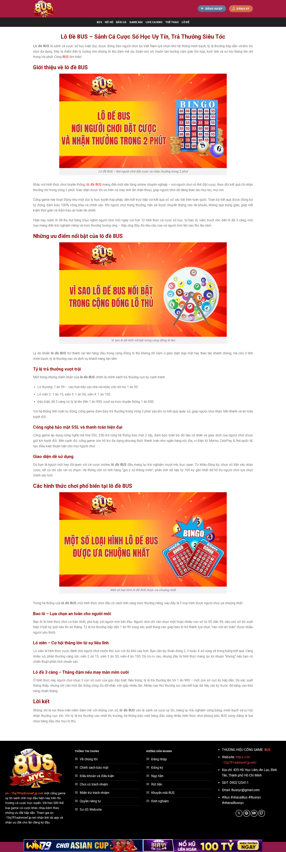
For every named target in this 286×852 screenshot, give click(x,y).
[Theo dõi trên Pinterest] (246, 813)
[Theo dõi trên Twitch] (261, 813)
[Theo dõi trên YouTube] (254, 813)
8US (99, 22)
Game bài (136, 22)
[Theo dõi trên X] (239, 813)
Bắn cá (121, 22)
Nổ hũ (109, 22)
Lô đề (185, 22)
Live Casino (154, 22)
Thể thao (172, 22)
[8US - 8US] (51, 8)
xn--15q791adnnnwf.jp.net (24, 793)
